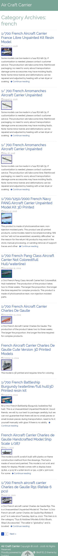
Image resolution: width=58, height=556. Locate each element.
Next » (13, 534)
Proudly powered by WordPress (17, 552)
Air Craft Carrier (16, 4)
